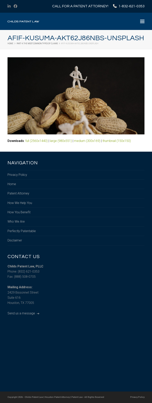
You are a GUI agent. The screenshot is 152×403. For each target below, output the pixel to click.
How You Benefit (19, 212)
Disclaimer (15, 240)
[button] (142, 21)
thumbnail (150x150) (117, 141)
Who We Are (16, 221)
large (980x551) (61, 141)
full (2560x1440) (36, 141)
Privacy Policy (17, 175)
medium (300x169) (87, 141)
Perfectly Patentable (22, 231)
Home (12, 184)
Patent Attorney (18, 193)
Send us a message (22, 313)
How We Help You (20, 203)
